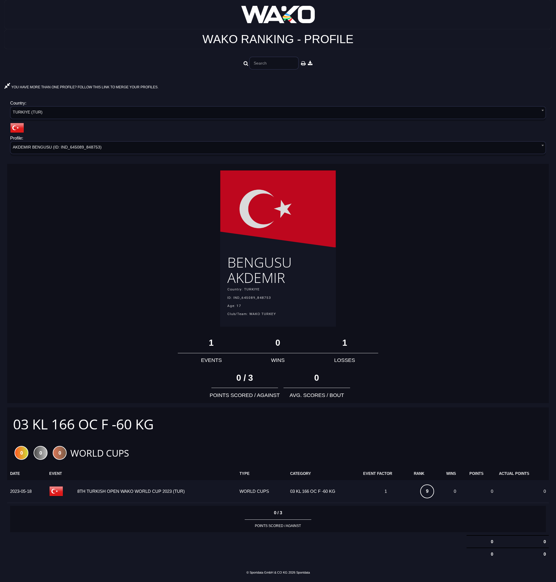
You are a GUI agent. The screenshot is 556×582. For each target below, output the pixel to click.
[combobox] (278, 113)
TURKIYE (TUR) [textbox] (28, 112)
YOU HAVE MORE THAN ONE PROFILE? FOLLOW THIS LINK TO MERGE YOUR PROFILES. (84, 87)
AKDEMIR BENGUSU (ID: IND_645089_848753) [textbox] (57, 147)
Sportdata (303, 572)
